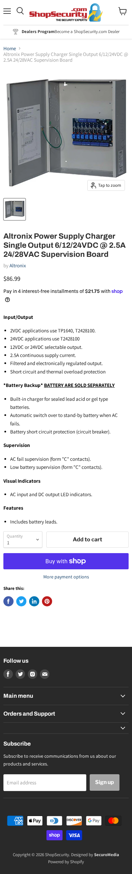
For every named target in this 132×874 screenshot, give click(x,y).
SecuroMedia (106, 854)
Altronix (17, 265)
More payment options (66, 576)
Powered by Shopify (66, 862)
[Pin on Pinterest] (47, 601)
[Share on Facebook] (8, 601)
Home (9, 48)
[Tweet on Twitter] (21, 601)
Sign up (104, 782)
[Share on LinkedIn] (34, 601)
